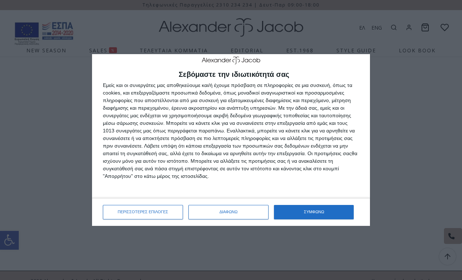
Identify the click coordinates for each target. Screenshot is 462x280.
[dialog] (231, 140)
